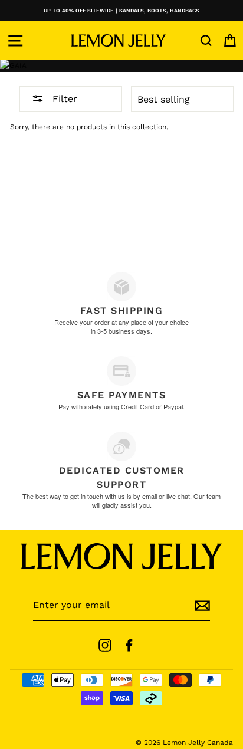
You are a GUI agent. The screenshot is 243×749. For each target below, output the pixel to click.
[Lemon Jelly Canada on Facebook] (129, 645)
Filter (63, 98)
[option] (121, 10)
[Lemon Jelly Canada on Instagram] (104, 645)
